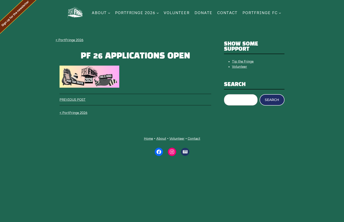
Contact (194, 139)
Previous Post (73, 100)
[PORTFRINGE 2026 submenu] (157, 13)
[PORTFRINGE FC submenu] (280, 13)
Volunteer (239, 67)
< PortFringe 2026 (69, 40)
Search (272, 100)
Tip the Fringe (243, 61)
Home (148, 139)
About (161, 139)
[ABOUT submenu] (109, 13)
